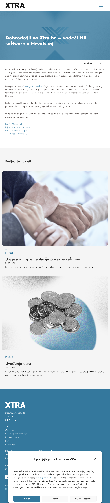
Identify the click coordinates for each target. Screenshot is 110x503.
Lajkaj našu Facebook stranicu (18, 127)
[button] (95, 458)
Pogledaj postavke (83, 498)
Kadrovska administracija (16, 433)
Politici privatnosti (43, 477)
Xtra (7, 426)
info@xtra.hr (11, 420)
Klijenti (8, 451)
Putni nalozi (10, 444)
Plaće (7, 441)
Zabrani (55, 498)
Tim (7, 461)
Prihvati (26, 498)
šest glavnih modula (33, 86)
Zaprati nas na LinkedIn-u (16, 133)
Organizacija (10, 430)
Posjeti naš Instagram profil (17, 130)
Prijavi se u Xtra (46, 451)
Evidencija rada (12, 437)
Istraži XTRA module (14, 124)
